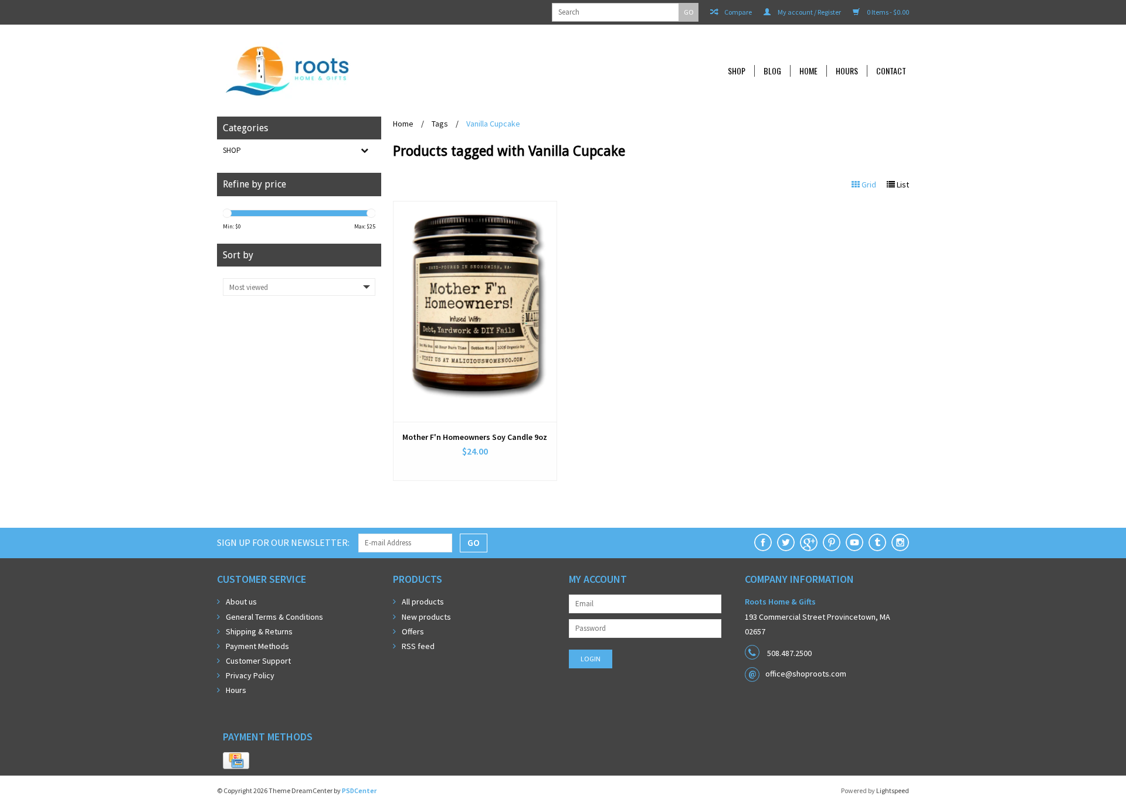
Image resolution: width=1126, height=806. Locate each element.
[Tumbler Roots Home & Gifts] (877, 542)
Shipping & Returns (259, 631)
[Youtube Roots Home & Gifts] (854, 542)
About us (241, 601)
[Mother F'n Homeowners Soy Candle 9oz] (475, 312)
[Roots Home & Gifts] (366, 70)
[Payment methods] (236, 761)
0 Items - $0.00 (887, 12)
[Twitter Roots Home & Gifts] (786, 542)
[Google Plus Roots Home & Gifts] (809, 542)
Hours (847, 71)
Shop (736, 71)
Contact (891, 71)
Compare (737, 12)
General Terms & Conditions (274, 617)
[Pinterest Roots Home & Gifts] (831, 542)
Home (808, 71)
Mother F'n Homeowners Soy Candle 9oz (474, 437)
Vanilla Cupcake (493, 123)
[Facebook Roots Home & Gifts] (763, 542)
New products (426, 617)
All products (423, 601)
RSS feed (418, 646)
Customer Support (258, 660)
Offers (413, 631)
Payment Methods (257, 646)
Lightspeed (892, 790)
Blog (772, 71)
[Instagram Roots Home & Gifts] (900, 542)
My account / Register (808, 12)
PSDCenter (359, 790)
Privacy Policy (250, 675)
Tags (440, 123)
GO (689, 12)
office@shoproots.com (805, 673)
